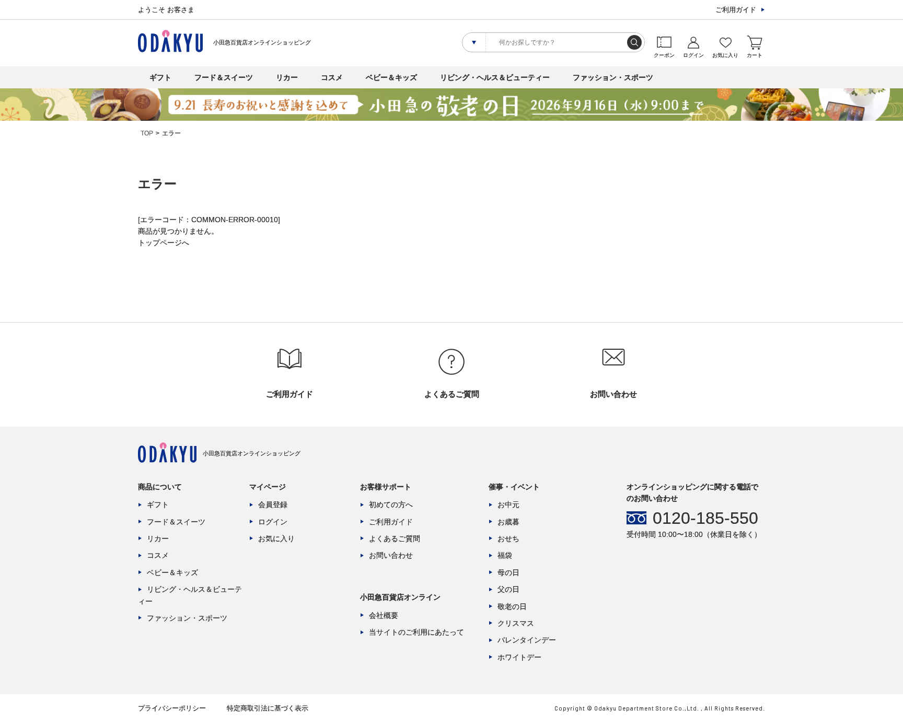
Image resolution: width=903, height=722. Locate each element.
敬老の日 (512, 606)
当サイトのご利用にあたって (416, 632)
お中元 (508, 504)
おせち (508, 538)
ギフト (160, 77)
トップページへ (163, 242)
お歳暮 (508, 522)
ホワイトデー (519, 657)
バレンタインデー (526, 640)
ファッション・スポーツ (613, 77)
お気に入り (276, 538)
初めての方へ (391, 504)
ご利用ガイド (735, 9)
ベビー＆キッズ (391, 77)
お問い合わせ (391, 555)
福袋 (504, 555)
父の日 (508, 589)
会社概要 (383, 615)
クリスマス (515, 623)
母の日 (508, 572)
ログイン (272, 522)
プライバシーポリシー (172, 708)
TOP (147, 133)
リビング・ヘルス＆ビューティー (495, 77)
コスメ (332, 77)
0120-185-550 (705, 518)
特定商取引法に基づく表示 (267, 708)
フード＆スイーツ (223, 77)
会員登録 (272, 504)
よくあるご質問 (394, 538)
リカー (287, 77)
